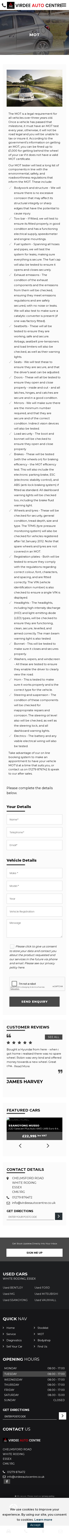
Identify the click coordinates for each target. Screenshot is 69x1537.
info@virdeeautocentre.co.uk (34, 1203)
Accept (35, 1525)
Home (10, 1328)
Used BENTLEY (13, 1287)
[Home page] (34, 5)
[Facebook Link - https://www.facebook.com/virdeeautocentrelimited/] (7, 1481)
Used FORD (42, 1287)
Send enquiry (34, 1001)
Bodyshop (44, 1340)
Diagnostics (14, 1340)
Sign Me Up (34, 1252)
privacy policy (48, 1496)
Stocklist (43, 1328)
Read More (22, 1066)
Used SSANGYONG (15, 1300)
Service (11, 1334)
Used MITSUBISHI (46, 1294)
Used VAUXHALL (45, 1300)
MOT (41, 1334)
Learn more (43, 1519)
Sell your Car (14, 1346)
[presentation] (20, 1145)
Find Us (42, 1346)
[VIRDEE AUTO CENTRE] (21, 1442)
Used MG (9, 1294)
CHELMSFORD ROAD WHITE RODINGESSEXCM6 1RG (28, 1185)
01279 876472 (22, 1197)
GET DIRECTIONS (16, 1410)
